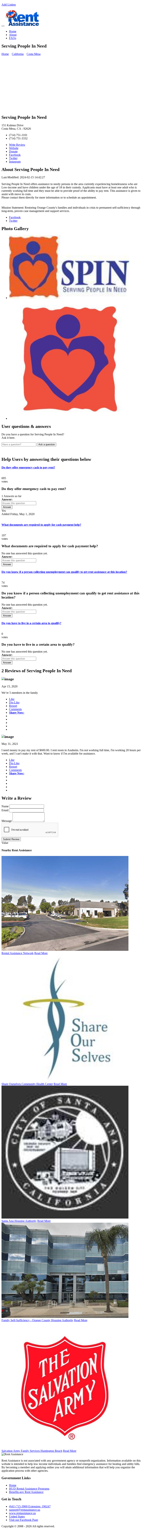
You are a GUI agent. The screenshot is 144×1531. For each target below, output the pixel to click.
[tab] (72, 467)
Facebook (15, 154)
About (12, 34)
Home (12, 31)
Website (13, 148)
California (18, 54)
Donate (13, 151)
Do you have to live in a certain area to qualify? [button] (31, 623)
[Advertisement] (72, 85)
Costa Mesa (33, 54)
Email (5, 810)
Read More (41, 953)
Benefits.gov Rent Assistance (26, 1492)
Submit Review (11, 839)
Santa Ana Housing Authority (19, 1220)
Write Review (17, 144)
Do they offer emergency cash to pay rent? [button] (28, 467)
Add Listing (9, 4)
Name (5, 806)
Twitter (13, 158)
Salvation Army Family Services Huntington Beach (32, 1450)
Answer (7, 507)
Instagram (15, 161)
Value (5, 842)
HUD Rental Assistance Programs (29, 1488)
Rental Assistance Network (18, 953)
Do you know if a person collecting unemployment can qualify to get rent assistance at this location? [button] (64, 571)
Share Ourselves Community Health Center (27, 1084)
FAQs (12, 38)
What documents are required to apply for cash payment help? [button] (41, 524)
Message (7, 820)
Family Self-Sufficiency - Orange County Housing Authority (37, 1320)
